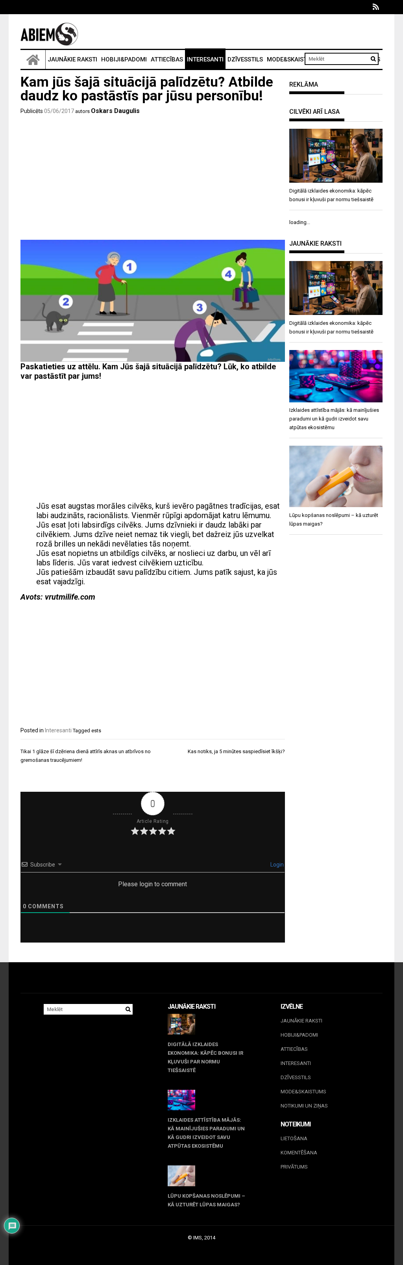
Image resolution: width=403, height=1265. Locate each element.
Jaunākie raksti (72, 59)
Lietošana (294, 1138)
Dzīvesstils (245, 59)
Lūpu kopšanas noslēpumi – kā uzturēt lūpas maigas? (206, 1200)
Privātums (294, 1167)
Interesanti (205, 59)
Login (276, 864)
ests (96, 730)
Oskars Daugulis (115, 111)
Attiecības (167, 59)
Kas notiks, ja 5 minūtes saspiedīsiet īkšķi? (236, 751)
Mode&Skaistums (293, 59)
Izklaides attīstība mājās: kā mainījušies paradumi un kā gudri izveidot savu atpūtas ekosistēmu (206, 1133)
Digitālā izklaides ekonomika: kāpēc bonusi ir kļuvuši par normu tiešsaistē (205, 1057)
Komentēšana (299, 1153)
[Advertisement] (152, 179)
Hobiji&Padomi (124, 59)
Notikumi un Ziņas (304, 1106)
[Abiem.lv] (33, 59)
